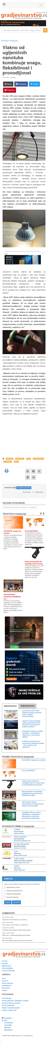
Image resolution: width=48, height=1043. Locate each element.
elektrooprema (38, 459)
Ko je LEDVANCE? (31, 531)
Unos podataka (7, 968)
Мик (3, 938)
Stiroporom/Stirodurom (14, 891)
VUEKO (16, 866)
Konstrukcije (6, 998)
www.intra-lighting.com (22, 841)
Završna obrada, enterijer (11, 1003)
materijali (9, 459)
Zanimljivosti (6, 985)
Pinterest (10, 90)
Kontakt (5, 963)
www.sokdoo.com (20, 855)
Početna (5, 41)
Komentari (8, 913)
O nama (5, 961)
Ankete (4, 990)
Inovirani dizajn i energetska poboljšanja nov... (12, 597)
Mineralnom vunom (13, 887)
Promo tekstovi (7, 983)
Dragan (4, 927)
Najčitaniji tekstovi (27, 706)
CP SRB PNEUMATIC (21, 844)
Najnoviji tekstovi (10, 706)
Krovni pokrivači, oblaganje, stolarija (15, 1001)
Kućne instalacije (8, 1005)
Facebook (22, 84)
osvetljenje (7, 462)
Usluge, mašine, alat (9, 1010)
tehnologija (20, 459)
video (16, 462)
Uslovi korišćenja (8, 971)
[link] (24, 15)
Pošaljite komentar (24, 488)
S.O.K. (16, 851)
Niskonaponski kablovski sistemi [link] (15, 507)
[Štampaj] (6, 471)
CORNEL (17, 830)
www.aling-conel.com (21, 862)
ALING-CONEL (19, 859)
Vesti (4, 978)
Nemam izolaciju (12, 897)
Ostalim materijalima (14, 894)
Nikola (4, 922)
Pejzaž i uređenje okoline (11, 1008)
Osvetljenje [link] (32, 507)
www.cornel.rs (19, 833)
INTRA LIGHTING (20, 837)
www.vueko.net (19, 870)
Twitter (35, 84)
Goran (4, 917)
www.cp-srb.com (20, 848)
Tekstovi (14, 41)
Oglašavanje (6, 966)
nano (28, 459)
